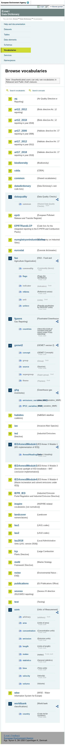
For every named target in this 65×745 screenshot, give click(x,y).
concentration (29, 631)
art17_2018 (20, 152)
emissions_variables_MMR (30, 400)
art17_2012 (20, 141)
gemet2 (18, 345)
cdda (17, 170)
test (16, 602)
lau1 (16, 525)
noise (17, 572)
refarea (26, 292)
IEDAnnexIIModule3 (25, 465)
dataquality (20, 196)
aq (15, 98)
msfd (17, 562)
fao (16, 258)
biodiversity (21, 163)
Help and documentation (14, 24)
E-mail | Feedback (12, 735)
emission (27, 639)
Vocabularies (10, 50)
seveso (18, 591)
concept (26, 353)
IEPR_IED (20, 493)
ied (16, 433)
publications (21, 583)
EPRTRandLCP (23, 226)
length (26, 646)
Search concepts (38, 91)
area (25, 623)
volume (26, 684)
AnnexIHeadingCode (30, 454)
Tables (7, 34)
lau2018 (18, 540)
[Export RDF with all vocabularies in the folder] (57, 200)
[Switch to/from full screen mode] (47, 6)
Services (8, 55)
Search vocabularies (17, 91)
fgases (18, 318)
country (26, 714)
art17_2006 (20, 130)
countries (27, 329)
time (25, 668)
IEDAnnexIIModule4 (25, 479)
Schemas (8, 45)
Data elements (10, 40)
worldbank (20, 703)
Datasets (8, 29)
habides (19, 415)
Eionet (15, 19)
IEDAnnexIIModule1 (25, 444)
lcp (16, 551)
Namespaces (9, 60)
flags (25, 276)
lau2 (16, 533)
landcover (20, 514)
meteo (25, 654)
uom (17, 609)
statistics (27, 660)
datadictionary (22, 186)
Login (42, 7)
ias (16, 426)
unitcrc (26, 306)
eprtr (17, 215)
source (26, 367)
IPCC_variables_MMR (30, 406)
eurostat (19, 250)
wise (17, 692)
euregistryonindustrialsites (25, 239)
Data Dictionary (25, 19)
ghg (16, 390)
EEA (16, 2)
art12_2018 (20, 120)
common (19, 178)
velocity (26, 676)
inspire (18, 504)
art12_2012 (20, 109)
